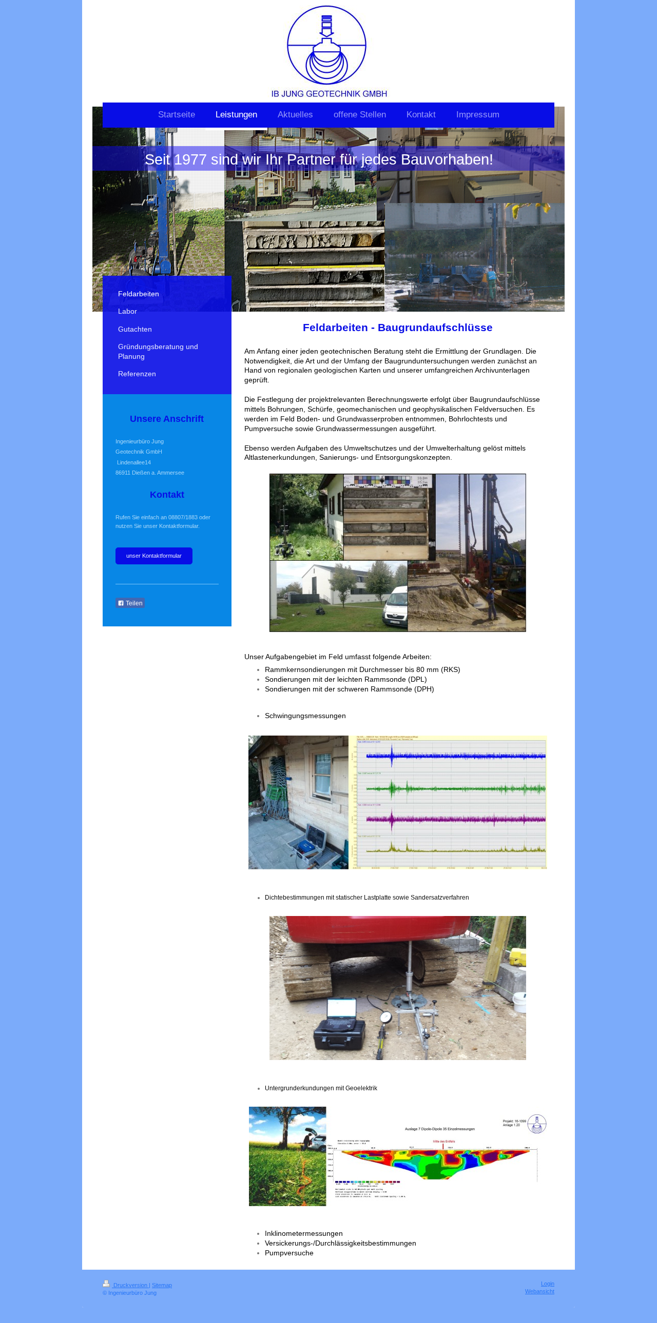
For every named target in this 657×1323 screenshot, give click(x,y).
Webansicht (539, 1291)
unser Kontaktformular (154, 556)
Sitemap (162, 1285)
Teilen (133, 603)
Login (547, 1283)
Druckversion (130, 1285)
